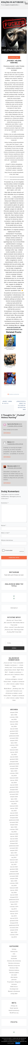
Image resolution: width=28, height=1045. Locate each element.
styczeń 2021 (14, 867)
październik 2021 (14, 845)
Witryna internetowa (7, 540)
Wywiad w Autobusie (14, 991)
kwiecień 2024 (14, 778)
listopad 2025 (14, 733)
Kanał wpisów (14, 1008)
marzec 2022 (14, 836)
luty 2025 (14, 754)
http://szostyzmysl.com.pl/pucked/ (17, 179)
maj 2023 (14, 803)
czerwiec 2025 (14, 745)
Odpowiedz (7, 433)
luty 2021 (14, 864)
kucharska (14, 958)
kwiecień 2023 (14, 806)
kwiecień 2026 (14, 722)
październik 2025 (14, 736)
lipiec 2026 (14, 714)
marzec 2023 (14, 808)
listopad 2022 (14, 817)
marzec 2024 (14, 780)
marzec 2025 (14, 752)
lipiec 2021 (14, 852)
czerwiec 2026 (14, 717)
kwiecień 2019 (14, 911)
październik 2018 (14, 925)
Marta (9, 442)
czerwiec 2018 (14, 934)
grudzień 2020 (14, 869)
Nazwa (3, 525)
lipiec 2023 (14, 799)
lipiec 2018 (14, 932)
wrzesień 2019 (14, 902)
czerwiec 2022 (14, 829)
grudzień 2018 (14, 920)
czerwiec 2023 (14, 801)
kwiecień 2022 (14, 834)
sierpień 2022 (14, 824)
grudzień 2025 (14, 731)
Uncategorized (14, 989)
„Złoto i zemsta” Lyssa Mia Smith (14, 627)
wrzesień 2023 (14, 794)
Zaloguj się (14, 1005)
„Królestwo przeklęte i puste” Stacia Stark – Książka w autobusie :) (14, 696)
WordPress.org (14, 1012)
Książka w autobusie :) (13, 2)
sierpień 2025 (14, 740)
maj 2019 (14, 909)
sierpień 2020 (14, 878)
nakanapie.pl (14, 608)
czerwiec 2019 (14, 906)
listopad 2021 (14, 843)
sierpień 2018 (14, 930)
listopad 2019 (14, 897)
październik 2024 (14, 764)
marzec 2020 (14, 890)
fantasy (14, 949)
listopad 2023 (14, 789)
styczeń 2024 (14, 785)
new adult (14, 975)
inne (14, 954)
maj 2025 (14, 747)
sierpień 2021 (14, 850)
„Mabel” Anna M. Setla (7, 402)
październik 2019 (14, 899)
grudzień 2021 (14, 841)
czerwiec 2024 (14, 773)
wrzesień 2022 (14, 822)
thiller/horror (14, 986)
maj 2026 (14, 719)
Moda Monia (7, 688)
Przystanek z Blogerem (14, 982)
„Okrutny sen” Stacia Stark (14, 620)
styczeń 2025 (14, 757)
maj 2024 (14, 775)
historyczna (14, 951)
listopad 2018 (14, 923)
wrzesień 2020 (14, 876)
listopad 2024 (14, 761)
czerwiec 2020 (14, 883)
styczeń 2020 (14, 895)
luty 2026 (14, 726)
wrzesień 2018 (14, 927)
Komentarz (5, 503)
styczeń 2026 (14, 729)
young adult (14, 993)
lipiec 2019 (14, 904)
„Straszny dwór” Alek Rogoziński (14, 629)
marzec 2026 (14, 724)
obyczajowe (14, 977)
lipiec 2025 (14, 743)
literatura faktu (14, 968)
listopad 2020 (14, 871)
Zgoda (17, 1043)
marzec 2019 (14, 913)
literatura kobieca (14, 970)
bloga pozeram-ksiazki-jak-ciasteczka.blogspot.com (15, 327)
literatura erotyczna (14, 394)
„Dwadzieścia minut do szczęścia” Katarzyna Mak (21, 405)
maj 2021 (14, 857)
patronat (14, 979)
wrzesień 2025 (14, 738)
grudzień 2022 (14, 815)
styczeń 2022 (14, 838)
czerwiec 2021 (14, 855)
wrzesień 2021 (14, 848)
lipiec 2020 (14, 881)
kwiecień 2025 (14, 750)
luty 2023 (14, 810)
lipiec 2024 (14, 771)
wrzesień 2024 (14, 766)
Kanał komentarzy (14, 1010)
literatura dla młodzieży (14, 961)
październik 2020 (14, 874)
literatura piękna (14, 972)
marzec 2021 (14, 862)
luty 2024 (14, 782)
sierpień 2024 (14, 768)
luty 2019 (14, 916)
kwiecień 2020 (14, 888)
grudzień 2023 (14, 787)
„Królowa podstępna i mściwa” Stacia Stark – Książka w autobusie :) (14, 682)
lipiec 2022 (14, 827)
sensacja (14, 984)
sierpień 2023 (14, 796)
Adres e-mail (5, 533)
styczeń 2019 (14, 918)
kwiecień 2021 (14, 860)
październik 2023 (14, 792)
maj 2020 (14, 885)
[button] (26, 3)
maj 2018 (14, 937)
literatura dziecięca (14, 963)
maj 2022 (14, 831)
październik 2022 (14, 820)
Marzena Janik (11, 466)
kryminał (14, 956)
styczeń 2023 (14, 813)
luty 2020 (14, 892)
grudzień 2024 (14, 759)
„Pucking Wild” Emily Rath (14, 632)
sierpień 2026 (14, 712)
